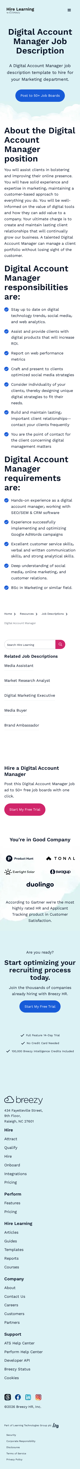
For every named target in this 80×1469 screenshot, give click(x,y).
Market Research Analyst (27, 680)
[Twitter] (7, 1397)
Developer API (17, 1360)
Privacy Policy (14, 1459)
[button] (69, 10)
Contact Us (14, 1296)
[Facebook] (18, 1397)
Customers (14, 1313)
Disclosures (13, 1447)
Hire (8, 1156)
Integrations (15, 1173)
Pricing (10, 1182)
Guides (10, 1241)
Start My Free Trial (24, 809)
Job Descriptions (53, 613)
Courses (11, 1267)
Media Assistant (18, 665)
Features (12, 1203)
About (10, 1287)
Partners (12, 1322)
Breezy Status (17, 1369)
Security (11, 1435)
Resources (27, 613)
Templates (13, 1249)
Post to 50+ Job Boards (40, 96)
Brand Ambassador (21, 725)
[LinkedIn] (28, 1397)
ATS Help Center (19, 1343)
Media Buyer (15, 710)
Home (8, 613)
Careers (11, 1305)
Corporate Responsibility (20, 1441)
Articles (11, 1232)
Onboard (12, 1165)
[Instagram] (38, 1397)
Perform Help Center (23, 1352)
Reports (11, 1258)
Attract (10, 1139)
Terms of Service (16, 1453)
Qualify (10, 1147)
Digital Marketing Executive (29, 695)
